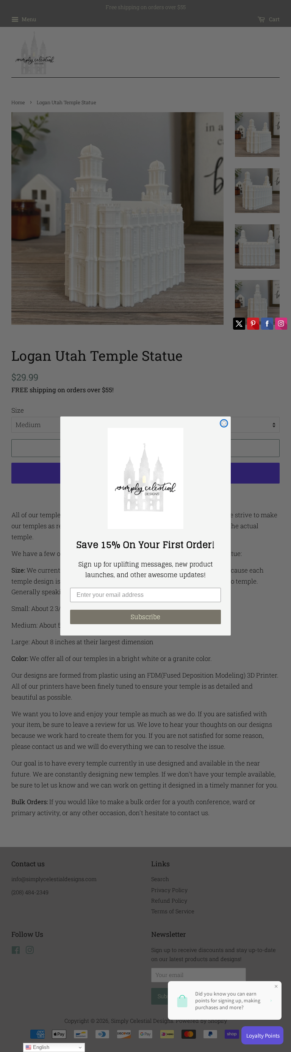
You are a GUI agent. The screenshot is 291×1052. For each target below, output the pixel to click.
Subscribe (145, 617)
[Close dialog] (224, 423)
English (40, 1047)
